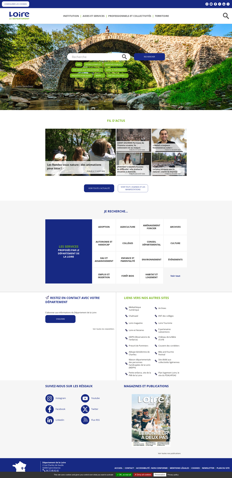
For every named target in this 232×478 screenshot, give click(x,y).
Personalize (160, 475)
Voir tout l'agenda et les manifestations (133, 188)
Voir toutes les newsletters (103, 329)
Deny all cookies (143, 475)
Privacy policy (173, 475)
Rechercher (149, 56)
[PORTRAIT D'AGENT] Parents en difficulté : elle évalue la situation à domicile (130, 169)
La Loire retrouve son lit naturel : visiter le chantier (165, 170)
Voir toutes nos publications (169, 453)
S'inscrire (60, 319)
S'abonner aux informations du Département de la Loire (70, 312)
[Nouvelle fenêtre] (207, 4)
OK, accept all (125, 475)
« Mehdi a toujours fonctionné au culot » (162, 146)
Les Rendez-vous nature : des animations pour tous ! (74, 166)
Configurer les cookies (15, 4)
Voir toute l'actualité (99, 188)
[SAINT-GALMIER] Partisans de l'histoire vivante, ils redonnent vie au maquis (130, 145)
